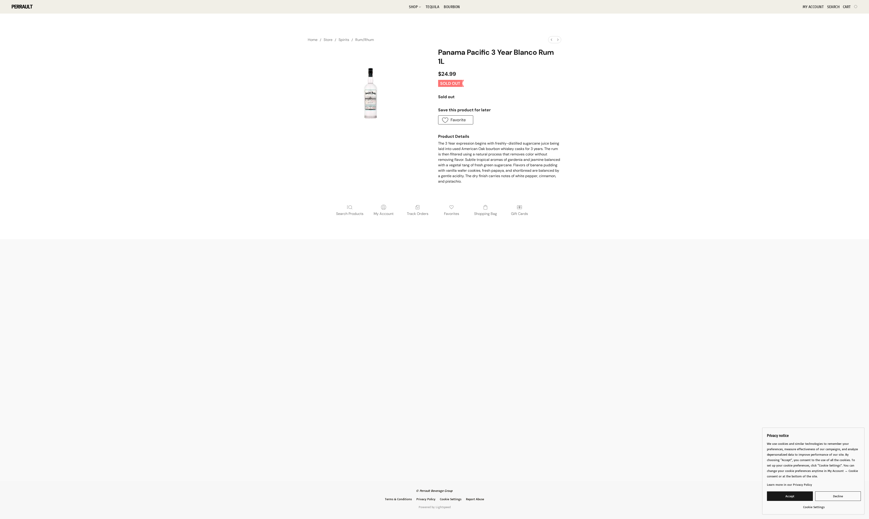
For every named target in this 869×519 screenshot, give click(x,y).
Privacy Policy (425, 499)
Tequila (432, 7)
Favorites (451, 213)
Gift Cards (519, 213)
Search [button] (833, 7)
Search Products (349, 213)
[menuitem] (551, 39)
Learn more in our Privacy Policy (789, 484)
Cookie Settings (450, 499)
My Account (384, 213)
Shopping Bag (485, 213)
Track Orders (417, 213)
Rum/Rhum (364, 39)
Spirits (344, 39)
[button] (22, 6)
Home (313, 39)
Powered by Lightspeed (435, 507)
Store (328, 39)
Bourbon (452, 7)
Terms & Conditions (398, 499)
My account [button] (813, 7)
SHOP (414, 7)
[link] (814, 505)
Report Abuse (475, 499)
